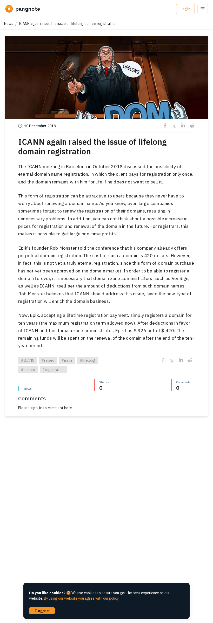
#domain (28, 369)
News (8, 23)
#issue (67, 360)
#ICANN (27, 360)
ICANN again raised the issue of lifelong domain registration (67, 23)
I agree (42, 610)
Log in (185, 8)
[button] (106, 106)
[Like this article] (106, 78)
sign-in (36, 408)
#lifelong (87, 360)
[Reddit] (191, 125)
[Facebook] (165, 125)
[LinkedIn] (182, 125)
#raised (48, 360)
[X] (174, 125)
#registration (53, 369)
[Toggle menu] (202, 9)
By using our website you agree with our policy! (81, 598)
